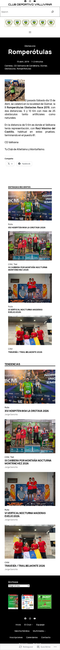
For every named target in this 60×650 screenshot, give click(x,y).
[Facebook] (25, 1)
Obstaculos (30, 46)
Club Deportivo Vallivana (30, 4)
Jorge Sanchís (11, 414)
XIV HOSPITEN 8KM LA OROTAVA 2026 (26, 227)
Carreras (9, 65)
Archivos (13, 582)
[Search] (52, 11)
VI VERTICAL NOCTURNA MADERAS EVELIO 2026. (25, 310)
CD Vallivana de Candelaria (26, 65)
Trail (15, 264)
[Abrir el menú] (30, 32)
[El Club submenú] (32, 624)
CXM (10, 264)
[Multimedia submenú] (44, 631)
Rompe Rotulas (24, 68)
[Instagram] (30, 1)
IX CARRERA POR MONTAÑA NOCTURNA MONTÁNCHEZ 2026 (27, 268)
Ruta (10, 224)
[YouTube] (34, 1)
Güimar (43, 65)
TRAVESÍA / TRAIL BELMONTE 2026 (25, 352)
